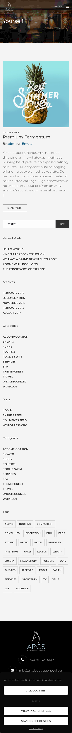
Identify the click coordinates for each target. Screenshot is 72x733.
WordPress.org (15, 425)
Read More (14, 207)
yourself (22, 588)
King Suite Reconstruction (23, 254)
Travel (8, 376)
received (27, 570)
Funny (7, 346)
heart (24, 542)
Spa (5, 366)
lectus (42, 551)
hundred (54, 542)
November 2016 (14, 303)
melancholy (28, 560)
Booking (25, 524)
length (57, 551)
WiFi (7, 588)
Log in (7, 410)
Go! (62, 224)
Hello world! (13, 249)
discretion (33, 533)
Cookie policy (36, 728)
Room (43, 570)
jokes (28, 551)
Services (9, 361)
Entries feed (12, 415)
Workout (10, 386)
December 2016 (14, 298)
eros (61, 533)
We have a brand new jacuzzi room (30, 259)
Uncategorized (14, 381)
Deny (36, 700)
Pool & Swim (12, 356)
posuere (48, 560)
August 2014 (12, 313)
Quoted (10, 570)
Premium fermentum (26, 137)
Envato (27, 143)
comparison (45, 524)
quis (63, 560)
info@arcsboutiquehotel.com (41, 670)
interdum (11, 551)
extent (10, 542)
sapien (57, 570)
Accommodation (15, 336)
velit (55, 579)
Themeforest (13, 371)
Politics (9, 351)
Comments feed (15, 420)
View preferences (36, 711)
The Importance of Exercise (24, 269)
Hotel (38, 542)
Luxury (10, 560)
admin (12, 143)
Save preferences (36, 721)
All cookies (36, 690)
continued (12, 533)
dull (49, 533)
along (9, 524)
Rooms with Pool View (20, 264)
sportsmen (29, 579)
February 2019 (13, 293)
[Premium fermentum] (36, 95)
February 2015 (13, 308)
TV (45, 579)
